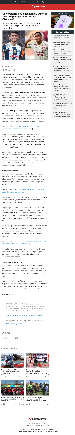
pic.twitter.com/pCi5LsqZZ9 (33, 315)
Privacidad (51, 429)
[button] (2, 374)
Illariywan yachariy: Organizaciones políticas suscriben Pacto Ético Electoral (36, 371)
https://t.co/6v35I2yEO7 (16, 315)
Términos (44, 429)
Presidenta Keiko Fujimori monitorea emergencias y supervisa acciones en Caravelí (36, 399)
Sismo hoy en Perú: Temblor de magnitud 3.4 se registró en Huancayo (62, 44)
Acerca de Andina (35, 429)
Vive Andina (59, 2)
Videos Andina (9, 348)
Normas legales (41, 2)
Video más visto (63, 13)
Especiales (32, 2)
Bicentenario (15, 2)
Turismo (51, 2)
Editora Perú (25, 429)
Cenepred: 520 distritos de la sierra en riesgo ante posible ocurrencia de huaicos (62, 51)
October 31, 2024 (14, 323)
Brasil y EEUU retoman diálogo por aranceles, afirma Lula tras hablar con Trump (12, 399)
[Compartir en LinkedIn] (23, 377)
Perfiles (24, 2)
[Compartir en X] (22, 377)
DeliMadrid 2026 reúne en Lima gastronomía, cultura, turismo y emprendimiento (62, 114)
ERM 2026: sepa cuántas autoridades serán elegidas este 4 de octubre (62, 37)
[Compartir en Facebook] (20, 377)
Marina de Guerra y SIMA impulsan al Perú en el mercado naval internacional (12, 371)
